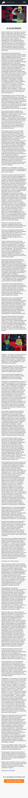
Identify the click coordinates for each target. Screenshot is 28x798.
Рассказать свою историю (14, 781)
